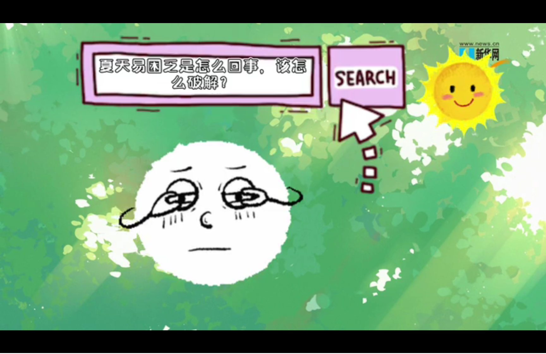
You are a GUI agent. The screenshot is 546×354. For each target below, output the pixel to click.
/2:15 (24, 347)
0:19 (16, 347)
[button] (5, 347)
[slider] (523, 347)
